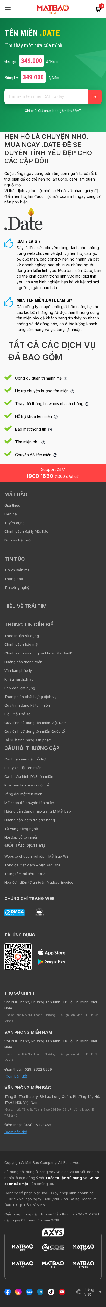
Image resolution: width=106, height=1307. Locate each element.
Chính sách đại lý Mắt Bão (26, 531)
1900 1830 (53, 476)
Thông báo (13, 578)
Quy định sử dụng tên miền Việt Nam (35, 722)
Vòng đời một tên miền (23, 794)
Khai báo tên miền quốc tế (26, 785)
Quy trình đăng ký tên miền (27, 705)
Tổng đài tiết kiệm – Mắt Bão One (32, 865)
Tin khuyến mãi (17, 570)
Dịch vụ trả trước (18, 540)
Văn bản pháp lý (18, 670)
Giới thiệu (12, 505)
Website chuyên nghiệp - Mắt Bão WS (36, 856)
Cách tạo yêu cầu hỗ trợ (25, 759)
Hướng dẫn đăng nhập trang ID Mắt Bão (37, 811)
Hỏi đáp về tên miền (21, 837)
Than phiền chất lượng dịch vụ (30, 696)
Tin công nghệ (16, 587)
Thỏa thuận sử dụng (21, 636)
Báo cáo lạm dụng (19, 688)
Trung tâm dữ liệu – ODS (25, 874)
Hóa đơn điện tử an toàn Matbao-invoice (38, 882)
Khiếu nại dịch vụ (18, 679)
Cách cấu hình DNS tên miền (28, 776)
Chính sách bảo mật (21, 644)
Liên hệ (10, 514)
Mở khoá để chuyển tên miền (29, 802)
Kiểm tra (95, 97)
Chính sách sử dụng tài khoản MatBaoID (38, 653)
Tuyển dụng (14, 523)
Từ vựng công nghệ (21, 828)
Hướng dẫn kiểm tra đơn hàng (29, 820)
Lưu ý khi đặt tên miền (23, 768)
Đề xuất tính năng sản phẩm (28, 740)
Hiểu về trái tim (25, 606)
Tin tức (14, 559)
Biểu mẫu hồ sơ (17, 714)
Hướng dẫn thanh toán (23, 662)
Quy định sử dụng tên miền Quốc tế (34, 731)
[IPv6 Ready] (92, 498)
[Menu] (7, 9)
